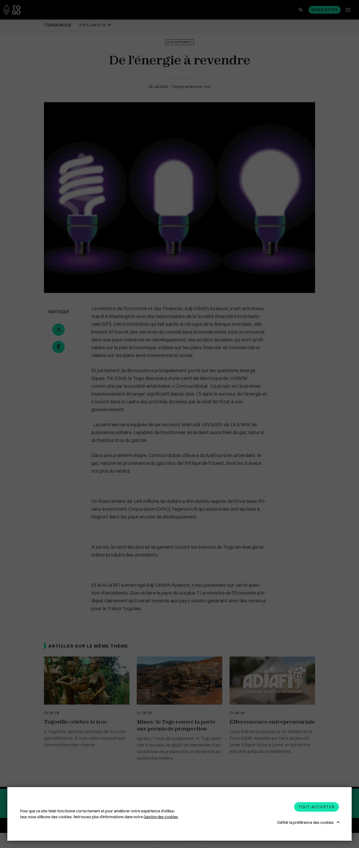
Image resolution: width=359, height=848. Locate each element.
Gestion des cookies (161, 816)
